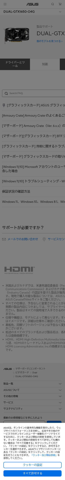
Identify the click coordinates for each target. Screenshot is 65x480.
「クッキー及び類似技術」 (44, 455)
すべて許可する (32, 473)
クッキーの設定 (32, 465)
